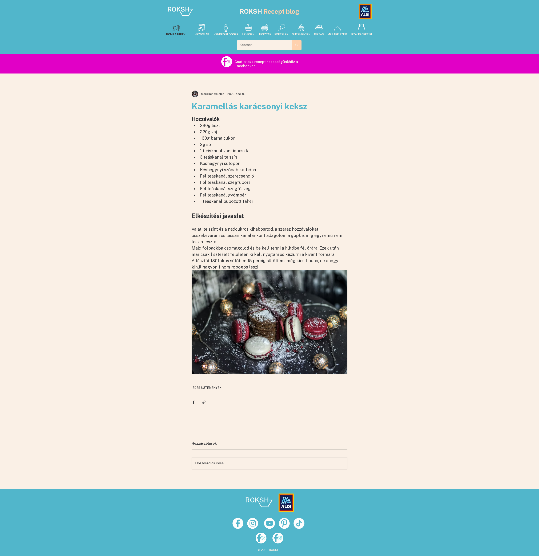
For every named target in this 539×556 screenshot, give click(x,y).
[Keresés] (297, 45)
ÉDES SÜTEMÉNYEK (206, 387)
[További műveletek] (344, 93)
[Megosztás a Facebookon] (194, 402)
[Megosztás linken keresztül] (204, 402)
